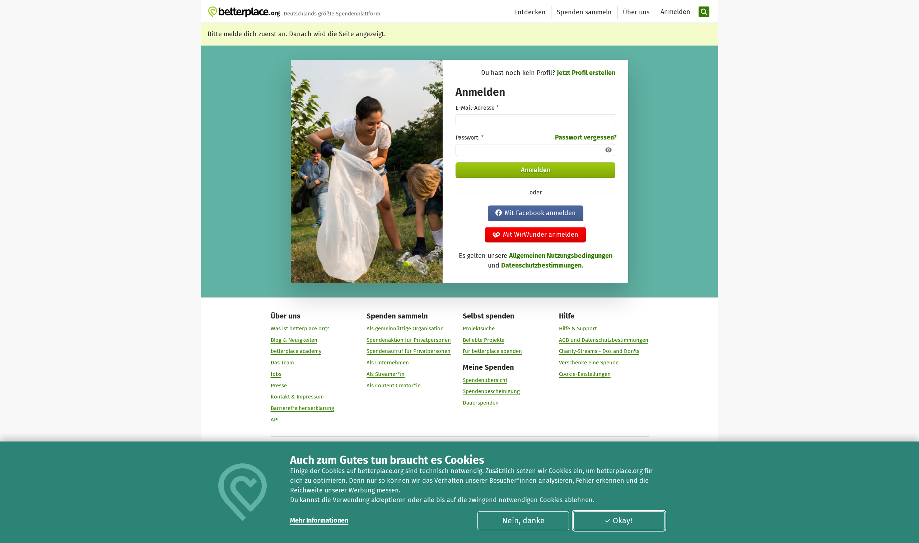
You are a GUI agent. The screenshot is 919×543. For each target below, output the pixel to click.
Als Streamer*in (386, 374)
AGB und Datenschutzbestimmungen (603, 340)
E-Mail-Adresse (477, 107)
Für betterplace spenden (492, 351)
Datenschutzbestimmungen (541, 265)
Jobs (276, 374)
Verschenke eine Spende (589, 362)
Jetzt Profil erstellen (586, 73)
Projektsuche (479, 328)
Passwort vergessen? (586, 137)
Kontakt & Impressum (297, 396)
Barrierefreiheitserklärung (302, 408)
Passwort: (470, 137)
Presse (279, 385)
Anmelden (535, 170)
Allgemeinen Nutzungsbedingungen (560, 256)
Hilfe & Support (578, 328)
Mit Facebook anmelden (540, 213)
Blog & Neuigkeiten (294, 340)
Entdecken (530, 12)
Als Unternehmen (388, 362)
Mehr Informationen (319, 520)
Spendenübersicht (485, 380)
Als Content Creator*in (394, 385)
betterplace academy (296, 351)
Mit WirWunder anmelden (540, 235)
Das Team (282, 362)
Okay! (622, 520)
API (275, 419)
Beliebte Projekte (483, 340)
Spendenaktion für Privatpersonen (409, 340)
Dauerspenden (481, 403)
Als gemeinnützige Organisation (405, 328)
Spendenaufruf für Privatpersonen (409, 351)
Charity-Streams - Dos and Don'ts (599, 351)
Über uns (636, 12)
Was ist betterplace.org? (300, 328)
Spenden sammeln (584, 12)
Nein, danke (523, 520)
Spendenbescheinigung (491, 391)
